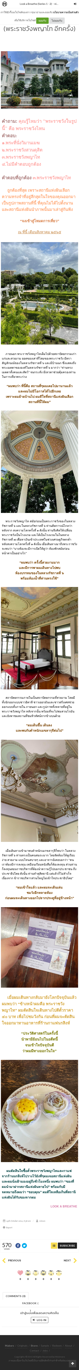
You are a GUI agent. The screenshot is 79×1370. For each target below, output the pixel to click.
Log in (41, 1320)
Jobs (45, 1350)
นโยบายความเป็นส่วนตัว (66, 12)
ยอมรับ (42, 20)
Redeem (57, 1345)
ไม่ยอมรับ (57, 20)
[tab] (16, 1295)
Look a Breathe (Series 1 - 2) (36, 3)
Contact (34, 1350)
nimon (57, 3)
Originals (22, 1345)
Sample (45, 1345)
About (68, 1345)
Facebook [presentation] (30, 1304)
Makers (12, 4)
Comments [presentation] (16, 1296)
